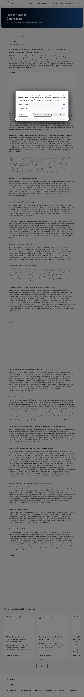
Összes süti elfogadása (59, 114)
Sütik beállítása (23, 114)
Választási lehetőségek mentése (42, 114)
